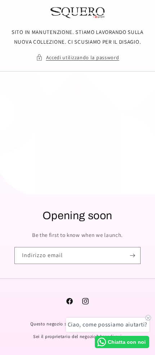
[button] (77, 57)
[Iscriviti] (132, 255)
